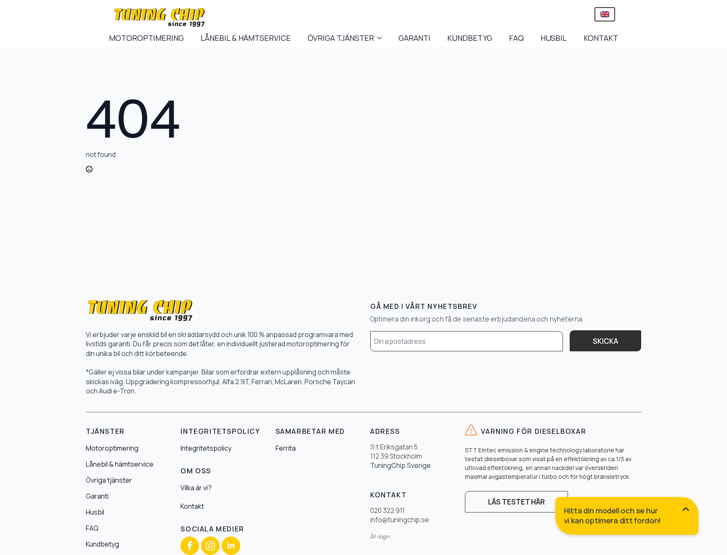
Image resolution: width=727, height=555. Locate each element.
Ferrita (286, 448)
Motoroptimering (112, 448)
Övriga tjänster (109, 480)
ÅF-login (380, 536)
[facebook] (189, 545)
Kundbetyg (102, 544)
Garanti (97, 496)
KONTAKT (601, 38)
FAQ (516, 38)
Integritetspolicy (205, 448)
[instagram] (210, 545)
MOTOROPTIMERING (146, 38)
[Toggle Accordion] (627, 517)
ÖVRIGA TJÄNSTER (341, 38)
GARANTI (414, 38)
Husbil (95, 512)
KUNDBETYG (469, 38)
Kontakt (192, 506)
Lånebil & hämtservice (120, 464)
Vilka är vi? (196, 487)
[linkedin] (231, 545)
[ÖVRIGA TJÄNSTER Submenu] (382, 38)
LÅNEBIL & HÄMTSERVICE (246, 38)
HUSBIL (554, 38)
